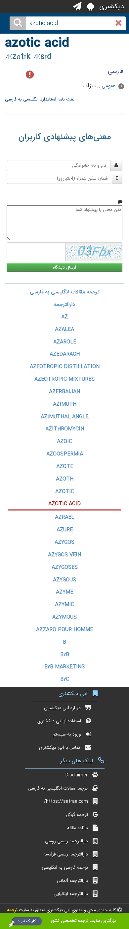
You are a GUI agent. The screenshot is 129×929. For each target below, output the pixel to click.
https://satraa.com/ (66, 801)
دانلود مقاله (77, 827)
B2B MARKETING (64, 667)
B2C (64, 679)
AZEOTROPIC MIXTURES (64, 379)
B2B (64, 655)
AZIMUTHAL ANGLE (64, 417)
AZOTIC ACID (64, 504)
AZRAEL (64, 517)
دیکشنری (110, 6)
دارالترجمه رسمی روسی (66, 841)
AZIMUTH (64, 404)
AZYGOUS (64, 580)
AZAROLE (64, 342)
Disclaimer (76, 775)
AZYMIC (64, 604)
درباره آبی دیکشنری (62, 707)
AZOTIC (64, 491)
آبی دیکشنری (73, 693)
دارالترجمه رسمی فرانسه (65, 854)
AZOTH (64, 479)
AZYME (64, 592)
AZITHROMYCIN (64, 429)
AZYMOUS (64, 617)
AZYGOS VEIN (64, 555)
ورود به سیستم (67, 734)
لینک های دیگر (77, 761)
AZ (64, 317)
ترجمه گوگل (77, 814)
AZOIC (64, 441)
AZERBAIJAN (64, 392)
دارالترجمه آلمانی (72, 880)
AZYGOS (64, 542)
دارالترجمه (64, 304)
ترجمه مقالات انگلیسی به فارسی (65, 292)
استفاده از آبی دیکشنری (59, 721)
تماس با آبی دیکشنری (59, 747)
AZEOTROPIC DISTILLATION (65, 367)
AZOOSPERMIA (64, 454)
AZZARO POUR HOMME (64, 629)
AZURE (65, 530)
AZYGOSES (65, 567)
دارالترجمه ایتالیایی (71, 893)
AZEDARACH (65, 354)
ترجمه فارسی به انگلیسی (65, 867)
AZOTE (64, 466)
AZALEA (64, 329)
